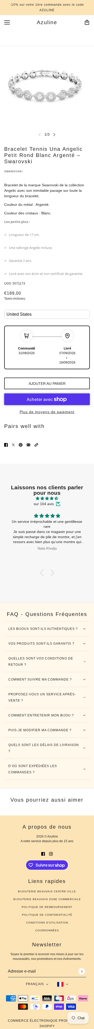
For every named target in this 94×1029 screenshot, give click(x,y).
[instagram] (51, 853)
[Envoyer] (81, 971)
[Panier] (87, 22)
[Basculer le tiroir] (7, 22)
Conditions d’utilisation (47, 922)
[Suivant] (54, 134)
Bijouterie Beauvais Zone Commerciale (47, 899)
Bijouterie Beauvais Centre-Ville (47, 891)
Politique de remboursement (47, 907)
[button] (36, 444)
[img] (47, 498)
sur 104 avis (44, 504)
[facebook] (43, 853)
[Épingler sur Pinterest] (21, 444)
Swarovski (13, 171)
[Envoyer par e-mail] (28, 444)
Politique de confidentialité (47, 914)
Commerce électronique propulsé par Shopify (47, 1023)
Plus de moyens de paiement (47, 412)
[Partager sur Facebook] (6, 444)
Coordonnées (47, 930)
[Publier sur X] (13, 444)
